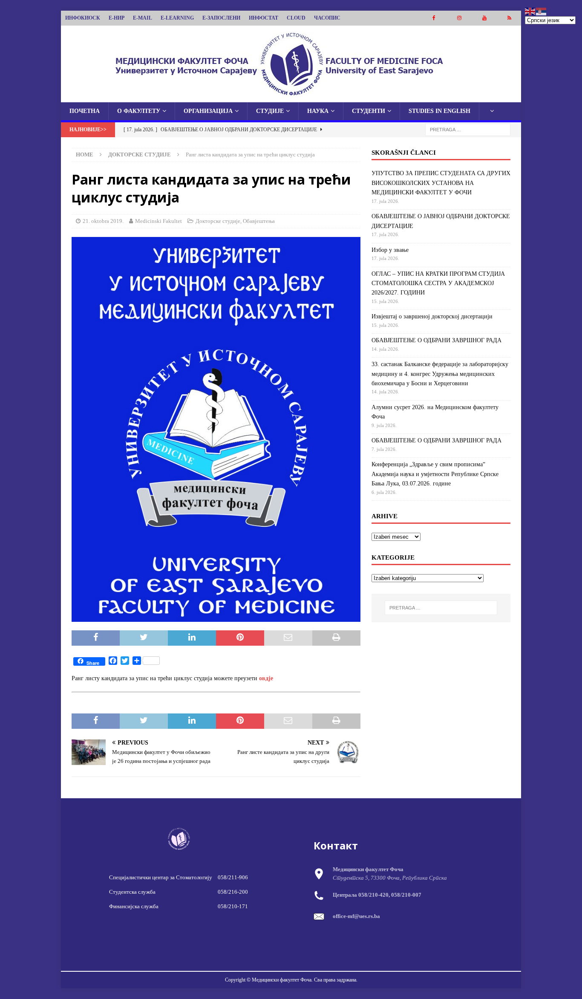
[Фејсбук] (434, 18)
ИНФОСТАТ (263, 18)
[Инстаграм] (459, 18)
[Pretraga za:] (467, 129)
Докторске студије (218, 221)
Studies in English (439, 111)
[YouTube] (484, 18)
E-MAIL (142, 18)
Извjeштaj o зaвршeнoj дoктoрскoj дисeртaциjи (432, 316)
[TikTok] (509, 18)
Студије (270, 111)
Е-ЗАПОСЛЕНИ (221, 18)
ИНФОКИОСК (82, 18)
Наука (317, 111)
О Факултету (138, 111)
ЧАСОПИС (327, 18)
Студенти (368, 111)
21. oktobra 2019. (103, 221)
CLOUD (296, 18)
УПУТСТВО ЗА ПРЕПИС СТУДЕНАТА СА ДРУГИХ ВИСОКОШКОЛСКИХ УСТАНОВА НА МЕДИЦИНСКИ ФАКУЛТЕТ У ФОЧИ (441, 183)
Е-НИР (116, 18)
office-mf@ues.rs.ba (356, 916)
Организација (208, 111)
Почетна (84, 111)
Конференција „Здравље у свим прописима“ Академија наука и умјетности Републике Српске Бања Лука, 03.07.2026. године (435, 474)
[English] (530, 11)
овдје (266, 678)
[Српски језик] (541, 11)
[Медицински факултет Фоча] (291, 97)
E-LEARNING (177, 18)
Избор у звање (390, 250)
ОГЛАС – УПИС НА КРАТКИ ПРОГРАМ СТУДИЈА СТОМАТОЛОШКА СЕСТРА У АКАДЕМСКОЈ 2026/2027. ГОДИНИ (438, 283)
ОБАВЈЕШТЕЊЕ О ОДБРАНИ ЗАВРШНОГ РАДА (436, 340)
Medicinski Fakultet (158, 221)
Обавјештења (259, 221)
